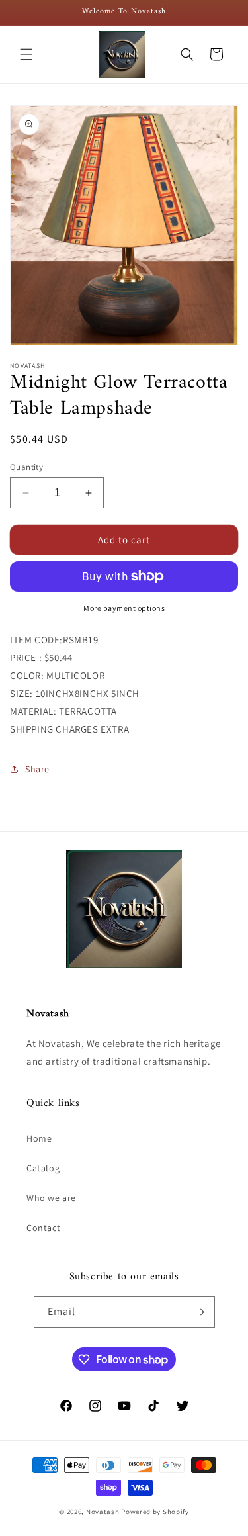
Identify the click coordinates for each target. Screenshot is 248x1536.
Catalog (43, 1168)
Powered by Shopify (155, 1511)
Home (39, 1138)
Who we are (51, 1198)
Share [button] (37, 769)
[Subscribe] (199, 1312)
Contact (43, 1228)
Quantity (26, 467)
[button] (26, 54)
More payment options (124, 608)
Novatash (103, 1511)
